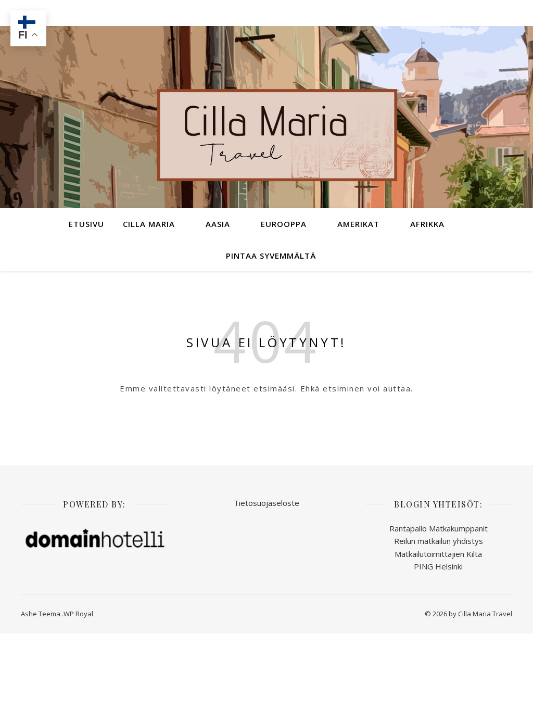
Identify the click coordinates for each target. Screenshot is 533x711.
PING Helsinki (438, 566)
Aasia (218, 224)
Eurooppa (284, 224)
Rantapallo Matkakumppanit (438, 528)
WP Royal (78, 613)
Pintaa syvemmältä (271, 255)
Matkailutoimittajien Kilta (438, 554)
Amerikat (358, 224)
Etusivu (86, 224)
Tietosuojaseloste (266, 503)
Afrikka (427, 224)
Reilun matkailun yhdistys (438, 541)
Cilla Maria (149, 224)
